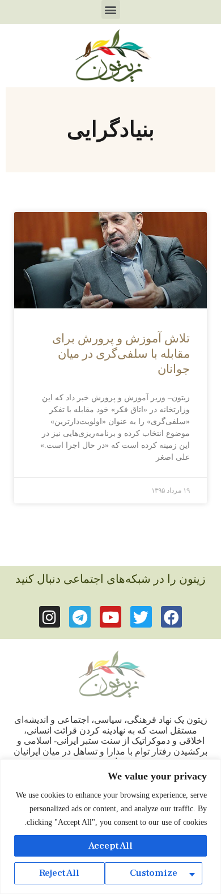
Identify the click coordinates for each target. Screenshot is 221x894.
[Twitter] (141, 617)
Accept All (110, 846)
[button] (110, 9)
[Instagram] (50, 617)
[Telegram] (80, 617)
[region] (110, 826)
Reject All (59, 873)
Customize (153, 873)
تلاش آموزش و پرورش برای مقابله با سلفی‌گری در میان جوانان (121, 354)
